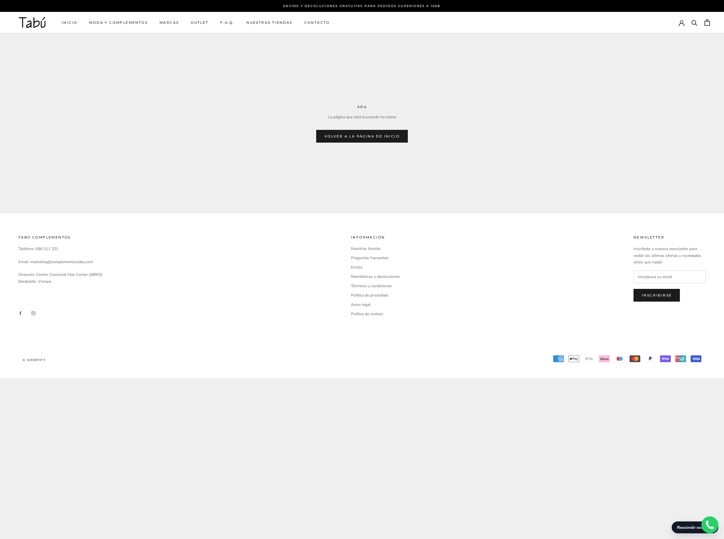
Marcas (169, 22)
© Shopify (34, 360)
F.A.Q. (227, 22)
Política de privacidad (369, 295)
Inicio (69, 22)
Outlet (199, 22)
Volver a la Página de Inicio (362, 136)
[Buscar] (694, 22)
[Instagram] (33, 313)
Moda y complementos (118, 22)
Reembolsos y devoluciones (375, 276)
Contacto (317, 22)
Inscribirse (657, 295)
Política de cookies (367, 314)
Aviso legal (360, 304)
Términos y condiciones (371, 286)
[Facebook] (20, 313)
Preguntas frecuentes (370, 258)
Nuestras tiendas (269, 22)
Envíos (357, 267)
